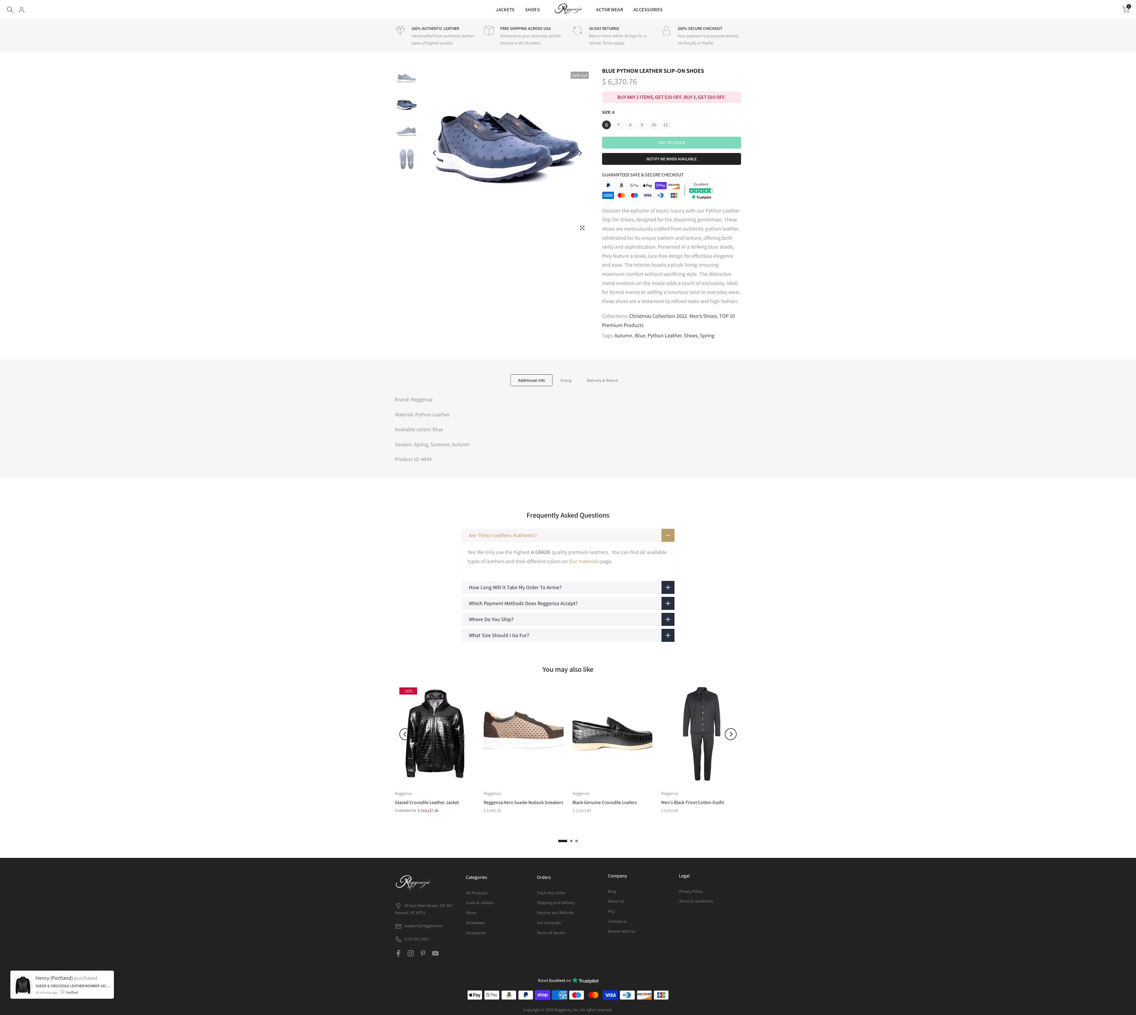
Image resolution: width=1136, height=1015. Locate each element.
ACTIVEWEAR (609, 10)
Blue (640, 335)
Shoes (691, 335)
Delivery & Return (602, 380)
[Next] (580, 153)
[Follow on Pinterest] (423, 953)
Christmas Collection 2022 (658, 315)
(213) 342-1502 (416, 939)
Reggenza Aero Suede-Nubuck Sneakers (523, 802)
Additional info (531, 380)
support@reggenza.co (423, 925)
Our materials (584, 561)
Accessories (476, 932)
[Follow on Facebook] (398, 953)
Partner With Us (621, 931)
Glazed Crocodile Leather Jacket (427, 802)
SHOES (532, 10)
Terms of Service (551, 932)
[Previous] (435, 153)
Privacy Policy (690, 891)
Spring (707, 335)
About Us (616, 901)
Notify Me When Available (671, 159)
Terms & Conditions (696, 901)
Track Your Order (551, 892)
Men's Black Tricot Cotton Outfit (692, 802)
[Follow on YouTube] (435, 953)
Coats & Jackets (479, 902)
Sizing (565, 380)
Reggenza (403, 793)
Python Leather (665, 335)
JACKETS (505, 10)
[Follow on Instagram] (411, 953)
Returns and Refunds (555, 912)
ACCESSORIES (648, 10)
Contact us (617, 921)
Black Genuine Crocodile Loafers (604, 802)
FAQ (611, 911)
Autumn (623, 335)
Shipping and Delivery (556, 902)
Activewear (475, 922)
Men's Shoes (703, 315)
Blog (612, 891)
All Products (477, 892)
